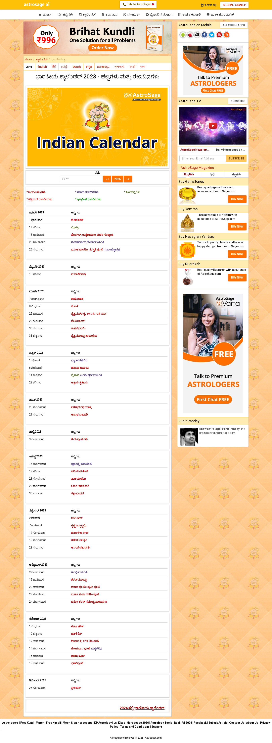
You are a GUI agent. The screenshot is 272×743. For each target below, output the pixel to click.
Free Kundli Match (32, 722)
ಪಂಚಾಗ (45, 14)
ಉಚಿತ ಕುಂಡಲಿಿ (189, 14)
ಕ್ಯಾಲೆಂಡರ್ (87, 14)
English (189, 174)
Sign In (228, 5)
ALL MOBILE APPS (234, 24)
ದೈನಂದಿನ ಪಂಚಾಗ (159, 14)
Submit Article (217, 722)
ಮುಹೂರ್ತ (131, 14)
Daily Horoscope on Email (232, 149)
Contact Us (236, 722)
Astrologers (10, 722)
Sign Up (240, 5)
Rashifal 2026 (183, 722)
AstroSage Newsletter (195, 149)
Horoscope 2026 (138, 722)
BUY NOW (237, 199)
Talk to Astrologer (137, 4)
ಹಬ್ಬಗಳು (65, 14)
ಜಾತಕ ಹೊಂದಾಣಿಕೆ (220, 14)
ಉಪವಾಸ (109, 14)
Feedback (200, 722)
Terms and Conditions (135, 726)
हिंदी (212, 174)
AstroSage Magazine (197, 167)
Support (156, 726)
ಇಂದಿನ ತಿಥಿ (208, 5)
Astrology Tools (161, 722)
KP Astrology (103, 722)
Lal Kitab (119, 722)
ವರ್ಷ (97, 172)
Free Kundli (53, 722)
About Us (252, 722)
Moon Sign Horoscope (77, 722)
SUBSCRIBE (238, 101)
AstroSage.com (153, 737)
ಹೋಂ (28, 59)
